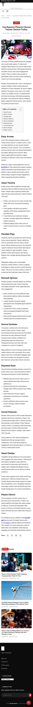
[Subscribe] (30, 695)
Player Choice (8, 130)
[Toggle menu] (7, 11)
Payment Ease (8, 123)
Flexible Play (7, 116)
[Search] (3, 11)
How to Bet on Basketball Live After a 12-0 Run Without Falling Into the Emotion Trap (15, 632)
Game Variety (8, 114)
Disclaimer (4, 668)
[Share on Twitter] (7, 535)
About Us (4, 658)
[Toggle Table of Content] (19, 109)
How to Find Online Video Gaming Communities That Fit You (14, 575)
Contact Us (4, 662)
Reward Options (8, 119)
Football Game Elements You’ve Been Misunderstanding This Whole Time (15, 603)
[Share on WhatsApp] (20, 535)
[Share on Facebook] (12, 535)
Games (8, 15)
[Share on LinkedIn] (16, 535)
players (8, 523)
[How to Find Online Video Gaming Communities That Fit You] (16, 562)
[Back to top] (29, 703)
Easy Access (7, 112)
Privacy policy (5, 665)
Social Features (8, 125)
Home (2, 15)
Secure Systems (9, 121)
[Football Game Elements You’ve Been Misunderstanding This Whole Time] (16, 590)
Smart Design (8, 128)
